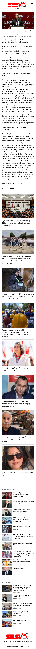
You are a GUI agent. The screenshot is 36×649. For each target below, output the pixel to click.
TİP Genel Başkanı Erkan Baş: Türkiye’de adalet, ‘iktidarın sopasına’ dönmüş (21, 494)
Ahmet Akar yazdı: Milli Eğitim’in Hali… (22, 544)
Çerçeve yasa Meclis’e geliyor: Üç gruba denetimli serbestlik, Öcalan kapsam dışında (17, 439)
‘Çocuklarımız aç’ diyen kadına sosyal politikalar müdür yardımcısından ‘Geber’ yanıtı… (22, 511)
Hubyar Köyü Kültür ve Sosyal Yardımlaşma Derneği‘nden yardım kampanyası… (23, 536)
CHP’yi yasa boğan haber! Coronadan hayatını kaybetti (23, 502)
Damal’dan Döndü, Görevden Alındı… (21, 621)
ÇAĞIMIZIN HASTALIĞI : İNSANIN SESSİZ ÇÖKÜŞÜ (17, 474)
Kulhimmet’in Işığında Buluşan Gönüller (21, 612)
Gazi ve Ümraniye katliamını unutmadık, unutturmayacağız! (21, 560)
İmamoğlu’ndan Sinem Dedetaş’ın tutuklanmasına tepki (15, 369)
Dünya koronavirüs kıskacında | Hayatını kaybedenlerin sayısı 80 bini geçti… (22, 528)
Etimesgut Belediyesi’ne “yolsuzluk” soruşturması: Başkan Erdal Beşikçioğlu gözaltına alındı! (16, 403)
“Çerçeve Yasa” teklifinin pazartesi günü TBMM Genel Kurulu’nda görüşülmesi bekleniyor (17, 223)
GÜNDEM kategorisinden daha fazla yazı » (23, 191)
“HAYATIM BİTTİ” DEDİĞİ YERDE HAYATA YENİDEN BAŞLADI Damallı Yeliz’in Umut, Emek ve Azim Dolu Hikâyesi (18, 296)
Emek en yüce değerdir (19, 568)
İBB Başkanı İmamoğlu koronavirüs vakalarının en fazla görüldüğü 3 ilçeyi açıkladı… (23, 519)
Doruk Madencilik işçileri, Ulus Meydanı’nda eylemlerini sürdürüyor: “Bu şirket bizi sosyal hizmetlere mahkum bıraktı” (17, 333)
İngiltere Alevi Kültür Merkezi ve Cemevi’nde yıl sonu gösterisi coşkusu (22, 605)
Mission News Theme (12, 646)
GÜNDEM (19, 183)
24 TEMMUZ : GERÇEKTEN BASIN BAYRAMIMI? (23, 596)
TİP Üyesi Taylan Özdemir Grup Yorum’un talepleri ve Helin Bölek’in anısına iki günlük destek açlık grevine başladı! (23, 554)
